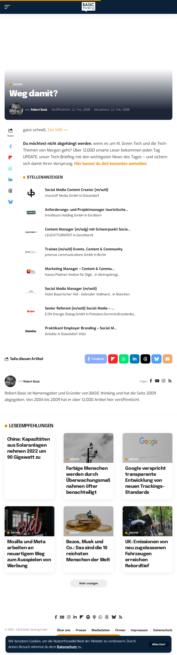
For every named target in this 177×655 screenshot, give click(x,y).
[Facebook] (151, 381)
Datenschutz (67, 647)
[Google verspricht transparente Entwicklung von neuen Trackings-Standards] (147, 448)
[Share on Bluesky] (10, 201)
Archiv (18, 84)
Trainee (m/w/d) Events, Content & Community (84, 249)
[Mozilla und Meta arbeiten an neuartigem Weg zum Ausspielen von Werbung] (29, 521)
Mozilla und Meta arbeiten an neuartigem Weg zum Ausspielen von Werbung (29, 554)
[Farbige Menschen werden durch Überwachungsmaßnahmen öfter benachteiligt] (88, 448)
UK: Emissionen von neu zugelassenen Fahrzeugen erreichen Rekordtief (146, 554)
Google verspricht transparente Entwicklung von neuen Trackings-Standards (145, 480)
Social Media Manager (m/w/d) (71, 288)
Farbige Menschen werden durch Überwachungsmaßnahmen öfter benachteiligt (88, 480)
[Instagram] (163, 381)
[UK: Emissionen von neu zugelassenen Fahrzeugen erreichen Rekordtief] (147, 521)
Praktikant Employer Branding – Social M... (81, 328)
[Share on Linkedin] (10, 179)
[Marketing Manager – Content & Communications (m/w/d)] (31, 272)
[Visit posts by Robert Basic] (16, 109)
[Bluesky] (113, 617)
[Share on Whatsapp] (10, 168)
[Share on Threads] (10, 190)
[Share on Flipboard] (10, 157)
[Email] (167, 359)
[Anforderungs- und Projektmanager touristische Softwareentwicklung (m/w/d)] (31, 212)
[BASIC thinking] (88, 7)
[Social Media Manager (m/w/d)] (31, 291)
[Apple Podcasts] (94, 617)
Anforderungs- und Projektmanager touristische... (86, 209)
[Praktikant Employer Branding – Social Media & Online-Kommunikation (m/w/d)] (31, 331)
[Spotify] (88, 617)
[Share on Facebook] (10, 146)
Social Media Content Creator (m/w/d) (76, 190)
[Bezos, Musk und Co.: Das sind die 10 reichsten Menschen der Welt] (88, 521)
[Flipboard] (81, 617)
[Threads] (107, 617)
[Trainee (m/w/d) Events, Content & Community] (31, 252)
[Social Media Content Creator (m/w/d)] (31, 192)
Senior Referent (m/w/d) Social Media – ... (79, 308)
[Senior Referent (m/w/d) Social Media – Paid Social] (31, 311)
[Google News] (62, 617)
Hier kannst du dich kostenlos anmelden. (111, 163)
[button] (159, 644)
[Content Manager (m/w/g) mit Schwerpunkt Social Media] (31, 232)
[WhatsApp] (100, 617)
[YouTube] (157, 381)
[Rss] (170, 381)
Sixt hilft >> (57, 130)
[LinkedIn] (75, 617)
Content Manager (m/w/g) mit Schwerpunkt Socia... (87, 229)
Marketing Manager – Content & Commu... (80, 269)
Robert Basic (39, 110)
